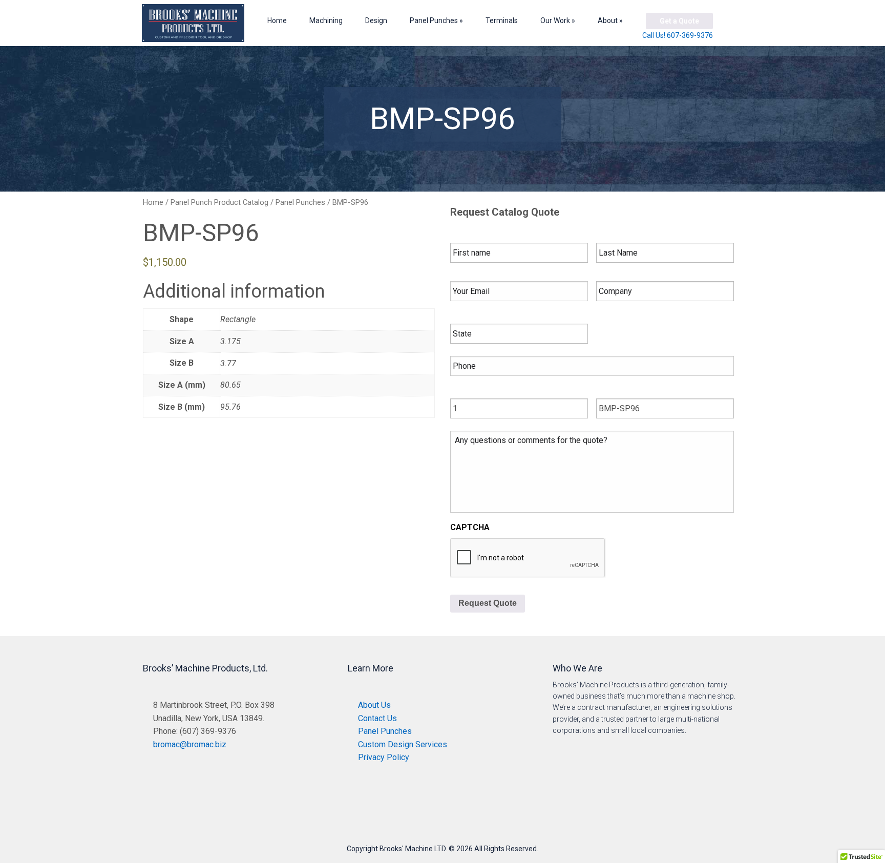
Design (376, 20)
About (608, 20)
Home (277, 20)
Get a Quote (679, 21)
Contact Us (377, 718)
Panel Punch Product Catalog (219, 202)
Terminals (502, 20)
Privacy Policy (383, 757)
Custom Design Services (402, 744)
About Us (374, 705)
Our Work (555, 20)
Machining (326, 20)
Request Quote (487, 603)
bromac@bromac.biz (189, 744)
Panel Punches (434, 20)
